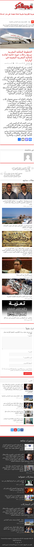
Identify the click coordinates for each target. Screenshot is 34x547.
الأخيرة (30, 381)
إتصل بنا (20, 544)
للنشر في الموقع (27, 544)
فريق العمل (5, 544)
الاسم (30, 352)
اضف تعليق (27, 64)
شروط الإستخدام (13, 544)
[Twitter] (18, 429)
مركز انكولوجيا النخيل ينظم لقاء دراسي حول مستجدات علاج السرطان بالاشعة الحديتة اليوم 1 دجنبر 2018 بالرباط (13, 468)
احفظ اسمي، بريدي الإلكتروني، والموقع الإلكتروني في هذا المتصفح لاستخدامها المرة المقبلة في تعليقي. (18, 369)
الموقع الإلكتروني (28, 363)
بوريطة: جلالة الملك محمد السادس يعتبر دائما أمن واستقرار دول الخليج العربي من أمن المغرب (13, 405)
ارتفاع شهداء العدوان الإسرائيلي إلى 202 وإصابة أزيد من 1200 (13, 489)
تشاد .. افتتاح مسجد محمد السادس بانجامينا (19, 21)
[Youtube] (15, 429)
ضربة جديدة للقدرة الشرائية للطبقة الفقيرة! (19, 296)
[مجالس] (17, 6)
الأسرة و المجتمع (23, 25)
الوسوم (30, 392)
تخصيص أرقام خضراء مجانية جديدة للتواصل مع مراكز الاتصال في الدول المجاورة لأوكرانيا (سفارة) (13, 174)
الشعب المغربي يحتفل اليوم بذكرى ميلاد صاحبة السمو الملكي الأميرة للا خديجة (21, 169)
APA (21, 538)
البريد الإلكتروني (27, 357)
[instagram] (12, 429)
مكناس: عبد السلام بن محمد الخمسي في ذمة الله (18, 318)
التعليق (30, 335)
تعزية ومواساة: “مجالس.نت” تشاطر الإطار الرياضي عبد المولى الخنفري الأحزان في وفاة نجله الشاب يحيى (17, 202)
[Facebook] (21, 429)
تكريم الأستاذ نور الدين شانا (24, 275)
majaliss (28, 63)
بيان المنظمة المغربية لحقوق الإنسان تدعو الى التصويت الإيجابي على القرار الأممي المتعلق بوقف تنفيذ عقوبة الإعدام (13, 447)
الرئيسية (30, 25)
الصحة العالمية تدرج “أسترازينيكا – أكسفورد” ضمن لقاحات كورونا (14, 496)
